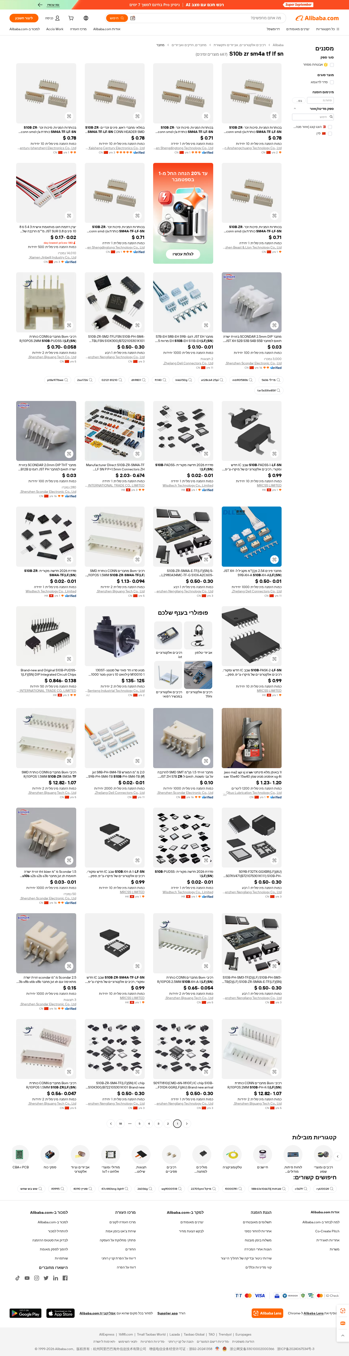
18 (120, 1123)
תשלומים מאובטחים (257, 1222)
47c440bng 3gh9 (112, 1188)
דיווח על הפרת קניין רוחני (118, 1258)
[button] (133, 18)
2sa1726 (82, 380)
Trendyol (225, 1334)
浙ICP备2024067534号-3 (295, 1349)
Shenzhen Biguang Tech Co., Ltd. (52, 357)
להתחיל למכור (58, 1231)
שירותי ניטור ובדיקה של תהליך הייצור (246, 1258)
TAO (211, 1334)
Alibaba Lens (314, 1313)
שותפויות (61, 1258)
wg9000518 (169, 1188)
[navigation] (313, 585)
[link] (343, 1311)
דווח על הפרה (126, 1267)
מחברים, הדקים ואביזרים (189, 45)
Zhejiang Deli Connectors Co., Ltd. (188, 363)
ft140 (158, 380)
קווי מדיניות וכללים (258, 1267)
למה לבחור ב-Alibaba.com (321, 1222)
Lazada (175, 1334)
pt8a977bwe (55, 380)
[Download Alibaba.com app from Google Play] (25, 1313)
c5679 (299, 1188)
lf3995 (55, 1188)
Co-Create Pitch (327, 1231)
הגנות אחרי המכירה (258, 1249)
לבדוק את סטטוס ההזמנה (50, 1240)
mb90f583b (240, 380)
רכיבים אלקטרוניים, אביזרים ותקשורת (240, 45)
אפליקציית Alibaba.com (98, 1313)
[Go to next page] (111, 1123)
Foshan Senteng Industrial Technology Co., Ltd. (115, 691)
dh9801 (136, 380)
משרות (335, 1249)
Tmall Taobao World (151, 1334)
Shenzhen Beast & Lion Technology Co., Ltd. (252, 247)
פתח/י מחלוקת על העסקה (118, 1240)
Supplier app (167, 1313)
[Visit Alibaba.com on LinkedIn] (55, 1278)
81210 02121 (110, 380)
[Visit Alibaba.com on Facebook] (65, 1278)
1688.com (125, 1334)
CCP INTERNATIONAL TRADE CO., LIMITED (115, 485)
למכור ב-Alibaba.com (53, 1222)
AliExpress (106, 1334)
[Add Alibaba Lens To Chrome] (267, 1313)
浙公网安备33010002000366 (252, 1349)
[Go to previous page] (187, 1123)
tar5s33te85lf (266, 390)
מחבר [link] (160, 45)
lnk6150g (181, 380)
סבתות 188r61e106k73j (266, 1188)
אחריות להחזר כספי (258, 1231)
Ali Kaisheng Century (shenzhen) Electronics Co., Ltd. (46, 148)
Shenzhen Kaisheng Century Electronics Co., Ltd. (115, 148)
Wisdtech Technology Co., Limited (188, 485)
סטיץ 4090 (80, 1188)
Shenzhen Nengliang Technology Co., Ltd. (115, 357)
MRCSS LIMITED (269, 485)
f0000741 (231, 1188)
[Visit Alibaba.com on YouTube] (27, 1278)
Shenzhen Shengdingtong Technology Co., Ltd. (183, 148)
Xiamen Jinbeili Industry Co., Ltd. (52, 257)
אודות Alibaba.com (325, 1212)
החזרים (130, 1249)
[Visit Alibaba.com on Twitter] (46, 1278)
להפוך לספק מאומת (54, 1249)
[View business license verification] (217, 1348)
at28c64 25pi (210, 380)
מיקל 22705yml (201, 1188)
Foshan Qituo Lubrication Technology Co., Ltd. (252, 793)
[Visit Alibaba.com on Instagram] (36, 1278)
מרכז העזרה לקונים (122, 1222)
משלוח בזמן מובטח (258, 1240)
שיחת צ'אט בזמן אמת (121, 1231)
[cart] (70, 19)
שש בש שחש (29, 1188)
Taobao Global (194, 1334)
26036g (142, 1188)
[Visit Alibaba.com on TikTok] (17, 1278)
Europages (243, 1334)
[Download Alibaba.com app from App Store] (60, 1313)
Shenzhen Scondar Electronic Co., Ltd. (253, 363)
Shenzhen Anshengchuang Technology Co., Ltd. (252, 148)
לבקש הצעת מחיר (191, 1231)
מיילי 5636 (269, 380)
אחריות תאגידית (328, 1240)
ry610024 (322, 1188)
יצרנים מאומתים (192, 1222)
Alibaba (278, 45)
